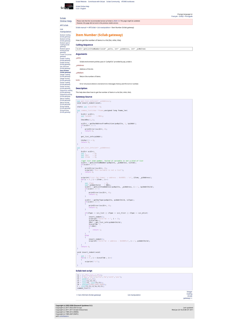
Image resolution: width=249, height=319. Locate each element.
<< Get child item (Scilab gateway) (88, 295)
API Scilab (64, 25)
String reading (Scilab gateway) (65, 107)
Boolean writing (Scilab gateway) (65, 40)
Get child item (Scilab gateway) (65, 67)
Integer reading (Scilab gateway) (65, 75)
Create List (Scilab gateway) (65, 55)
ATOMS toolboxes (127, 1)
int (78, 101)
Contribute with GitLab (96, 1)
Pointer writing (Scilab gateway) (65, 87)
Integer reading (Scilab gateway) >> (187, 295)
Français (174, 16)
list (84, 281)
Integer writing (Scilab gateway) (65, 79)
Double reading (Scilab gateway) (65, 59)
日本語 (181, 16)
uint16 (85, 284)
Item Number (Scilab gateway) (65, 71)
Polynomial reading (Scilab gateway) (66, 91)
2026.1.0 (117, 21)
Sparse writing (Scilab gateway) (65, 103)
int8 (84, 279)
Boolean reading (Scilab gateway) (65, 36)
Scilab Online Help (82, 6)
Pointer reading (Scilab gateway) (65, 83)
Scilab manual (81, 27)
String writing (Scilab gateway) (65, 111)
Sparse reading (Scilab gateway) (65, 99)
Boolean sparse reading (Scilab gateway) (65, 44)
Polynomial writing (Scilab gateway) (66, 95)
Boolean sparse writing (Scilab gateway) (65, 50)
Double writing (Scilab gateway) (65, 63)
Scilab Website (81, 1)
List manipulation (65, 30)
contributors (64, 316)
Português (189, 16)
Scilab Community (113, 1)
